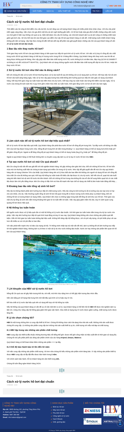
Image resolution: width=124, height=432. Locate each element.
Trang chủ (10, 16)
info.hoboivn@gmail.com (84, 6)
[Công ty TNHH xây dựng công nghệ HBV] (8, 4)
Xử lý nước (19, 16)
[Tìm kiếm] (58, 6)
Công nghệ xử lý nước (61, 416)
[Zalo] (120, 416)
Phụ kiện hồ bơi (58, 413)
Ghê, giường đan (59, 422)
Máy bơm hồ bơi (59, 410)
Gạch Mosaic (58, 419)
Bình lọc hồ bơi (58, 407)
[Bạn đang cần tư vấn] (120, 423)
